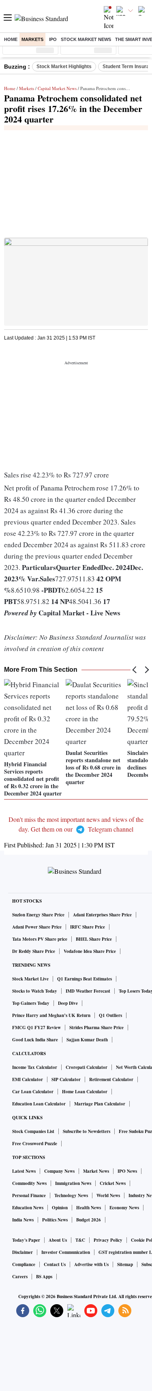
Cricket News (113, 1183)
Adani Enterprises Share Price (102, 915)
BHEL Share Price (94, 939)
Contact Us (55, 1264)
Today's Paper (26, 1240)
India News (23, 1220)
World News (108, 1195)
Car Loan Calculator (33, 1091)
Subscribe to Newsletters (86, 1131)
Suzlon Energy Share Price (38, 915)
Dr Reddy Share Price (33, 951)
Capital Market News (57, 88)
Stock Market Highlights (64, 66)
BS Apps (44, 1276)
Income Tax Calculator (34, 1067)
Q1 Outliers (110, 1015)
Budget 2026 (88, 1220)
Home (10, 39)
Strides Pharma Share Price (96, 1027)
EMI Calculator (27, 1079)
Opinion (60, 1207)
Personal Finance (29, 1195)
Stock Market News (86, 39)
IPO (53, 39)
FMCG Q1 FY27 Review (36, 1027)
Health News (88, 1207)
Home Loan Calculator (84, 1091)
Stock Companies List (33, 1131)
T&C (80, 1240)
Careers (20, 1276)
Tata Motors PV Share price (39, 939)
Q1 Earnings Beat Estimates (84, 979)
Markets (32, 39)
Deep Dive (68, 1003)
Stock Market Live (30, 979)
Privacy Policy (108, 1240)
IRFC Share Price (87, 927)
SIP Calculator (66, 1079)
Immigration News (73, 1183)
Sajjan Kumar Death (87, 1040)
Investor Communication (65, 1252)
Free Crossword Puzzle (34, 1143)
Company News (59, 1171)
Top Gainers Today (30, 1003)
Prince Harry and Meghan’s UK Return (51, 1015)
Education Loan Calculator (39, 1104)
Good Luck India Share (35, 1040)
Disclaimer (22, 1252)
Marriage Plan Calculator (99, 1104)
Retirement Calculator (111, 1079)
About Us (58, 1240)
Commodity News (29, 1183)
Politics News (55, 1220)
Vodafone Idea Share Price (90, 951)
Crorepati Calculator (86, 1067)
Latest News (24, 1171)
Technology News (71, 1195)
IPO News (127, 1171)
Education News (27, 1207)
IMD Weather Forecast (88, 991)
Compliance (23, 1264)
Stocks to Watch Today (34, 991)
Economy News (124, 1207)
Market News (96, 1171)
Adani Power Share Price (37, 927)
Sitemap (125, 1264)
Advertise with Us (91, 1264)
